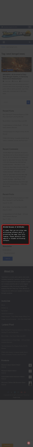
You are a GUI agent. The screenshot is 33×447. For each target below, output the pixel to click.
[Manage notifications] (28, 443)
